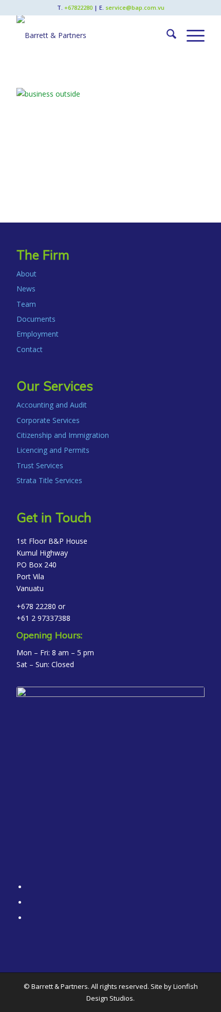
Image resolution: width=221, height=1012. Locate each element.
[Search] (166, 35)
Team (26, 304)
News (25, 288)
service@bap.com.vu (134, 7)
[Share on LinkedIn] (30, 902)
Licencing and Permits (52, 450)
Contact (29, 349)
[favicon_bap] (110, 781)
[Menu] (190, 35)
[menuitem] (166, 35)
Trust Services (39, 465)
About (26, 274)
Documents (36, 319)
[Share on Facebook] (30, 887)
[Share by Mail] (30, 918)
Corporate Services (48, 420)
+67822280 (78, 7)
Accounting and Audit (51, 405)
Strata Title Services (49, 480)
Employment (37, 334)
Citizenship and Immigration (62, 435)
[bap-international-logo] (91, 35)
